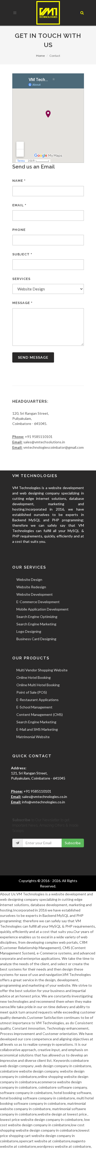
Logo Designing (28, 631)
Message (22, 303)
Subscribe (73, 843)
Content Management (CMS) (39, 714)
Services (21, 279)
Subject (22, 254)
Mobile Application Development (42, 609)
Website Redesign (31, 587)
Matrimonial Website (33, 737)
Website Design (29, 579)
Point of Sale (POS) (31, 692)
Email (19, 205)
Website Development (34, 594)
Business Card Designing (36, 639)
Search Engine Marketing (36, 624)
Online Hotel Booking (33, 677)
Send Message (33, 357)
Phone (19, 230)
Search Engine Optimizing (36, 616)
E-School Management (34, 707)
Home (40, 56)
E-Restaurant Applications (37, 699)
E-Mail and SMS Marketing (37, 729)
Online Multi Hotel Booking (38, 685)
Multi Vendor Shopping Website (42, 670)
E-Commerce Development (38, 602)
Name (19, 181)
